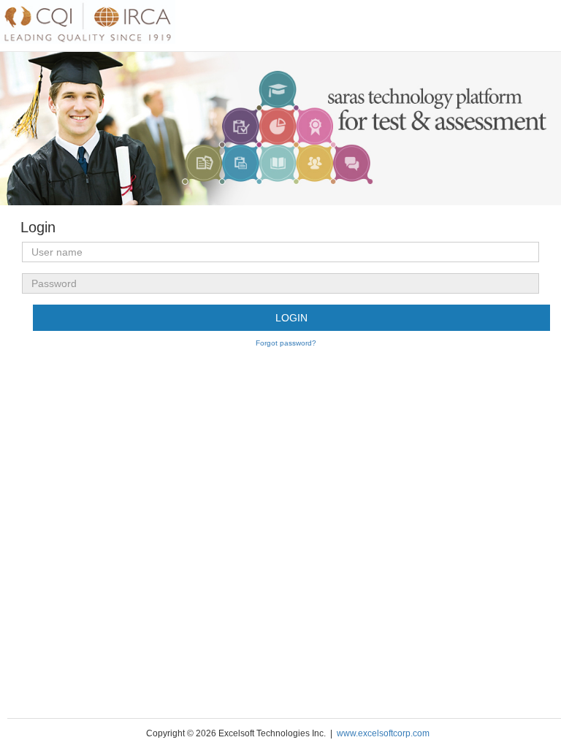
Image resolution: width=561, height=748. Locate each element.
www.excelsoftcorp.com (382, 733)
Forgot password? (286, 343)
